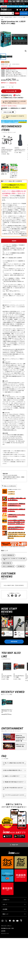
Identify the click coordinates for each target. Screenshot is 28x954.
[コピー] (20, 595)
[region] (14, 706)
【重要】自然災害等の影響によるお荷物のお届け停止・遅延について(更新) (14, 4)
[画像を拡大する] (25, 51)
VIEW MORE (14, 641)
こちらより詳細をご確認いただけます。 (13, 799)
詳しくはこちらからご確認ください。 (13, 784)
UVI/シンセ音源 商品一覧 (8, 566)
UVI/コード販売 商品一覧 (8, 555)
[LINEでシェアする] (16, 595)
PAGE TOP (15, 844)
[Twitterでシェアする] (8, 595)
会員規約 (3, 930)
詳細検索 (17, 13)
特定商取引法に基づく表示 (7, 928)
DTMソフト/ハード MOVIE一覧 (20, 745)
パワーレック (6, 475)
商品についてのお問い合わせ (10, 486)
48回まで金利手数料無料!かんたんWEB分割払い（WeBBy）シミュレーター (15, 102)
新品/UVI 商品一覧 (7, 563)
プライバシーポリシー (6, 925)
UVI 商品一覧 (21, 566)
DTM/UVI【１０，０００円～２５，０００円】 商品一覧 (14, 559)
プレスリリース (5, 933)
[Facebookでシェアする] (12, 595)
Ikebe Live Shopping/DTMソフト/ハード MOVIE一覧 (20, 737)
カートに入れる (10, 91)
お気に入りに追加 (7, 112)
